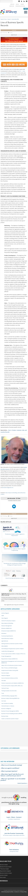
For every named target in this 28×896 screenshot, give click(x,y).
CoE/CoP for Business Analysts (8, 620)
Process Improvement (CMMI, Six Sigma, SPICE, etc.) (13, 653)
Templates (11, 6)
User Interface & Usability (7, 703)
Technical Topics (5, 688)
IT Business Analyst (4, 869)
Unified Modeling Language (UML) (9, 696)
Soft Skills (3, 680)
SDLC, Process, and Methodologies (9, 668)
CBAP (2, 615)
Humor (22, 4)
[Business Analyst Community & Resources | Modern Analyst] (8, 11)
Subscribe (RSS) (15, 19)
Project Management (6, 656)
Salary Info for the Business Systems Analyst (11, 665)
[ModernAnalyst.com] (14, 827)
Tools (2, 693)
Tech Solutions (14, 849)
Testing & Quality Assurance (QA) (8, 690)
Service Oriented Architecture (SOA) (9, 678)
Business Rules (4, 716)
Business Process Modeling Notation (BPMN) (11, 713)
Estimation (3, 633)
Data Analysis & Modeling (11, 492)
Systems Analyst (4, 875)
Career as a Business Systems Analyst (10, 718)
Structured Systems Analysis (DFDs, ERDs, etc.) (12, 685)
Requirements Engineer (5, 871)
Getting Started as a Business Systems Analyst (12, 643)
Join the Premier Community (14, 833)
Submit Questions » (22, 783)
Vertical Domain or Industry (7, 706)
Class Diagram (4, 618)
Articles (12, 4)
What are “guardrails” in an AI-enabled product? (13, 779)
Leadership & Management (7, 651)
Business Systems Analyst (6, 873)
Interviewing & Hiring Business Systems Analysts (12, 648)
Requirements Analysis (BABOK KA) (9, 659)
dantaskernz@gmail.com (7, 487)
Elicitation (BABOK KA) (6, 628)
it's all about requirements (14, 819)
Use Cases (3, 701)
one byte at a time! (14, 851)
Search (9, 19)
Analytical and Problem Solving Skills (9, 670)
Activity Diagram (5, 613)
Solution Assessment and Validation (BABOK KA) (12, 683)
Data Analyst (3, 877)
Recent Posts (4, 19)
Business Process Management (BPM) (10, 711)
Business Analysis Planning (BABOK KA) (10, 698)
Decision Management (6, 625)
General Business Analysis (7, 638)
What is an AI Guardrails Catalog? (11, 765)
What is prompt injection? (9, 771)
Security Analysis (5, 673)
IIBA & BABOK (4, 646)
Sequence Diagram (5, 675)
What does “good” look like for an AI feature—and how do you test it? (12, 775)
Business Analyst (4, 864)
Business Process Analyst (6, 866)
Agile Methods (4, 641)
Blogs (17, 4)
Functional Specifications (7, 636)
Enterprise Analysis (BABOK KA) (8, 631)
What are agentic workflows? (10, 768)
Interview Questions (20, 6)
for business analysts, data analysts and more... (14, 835)
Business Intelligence (6, 708)
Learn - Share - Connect (13, 817)
